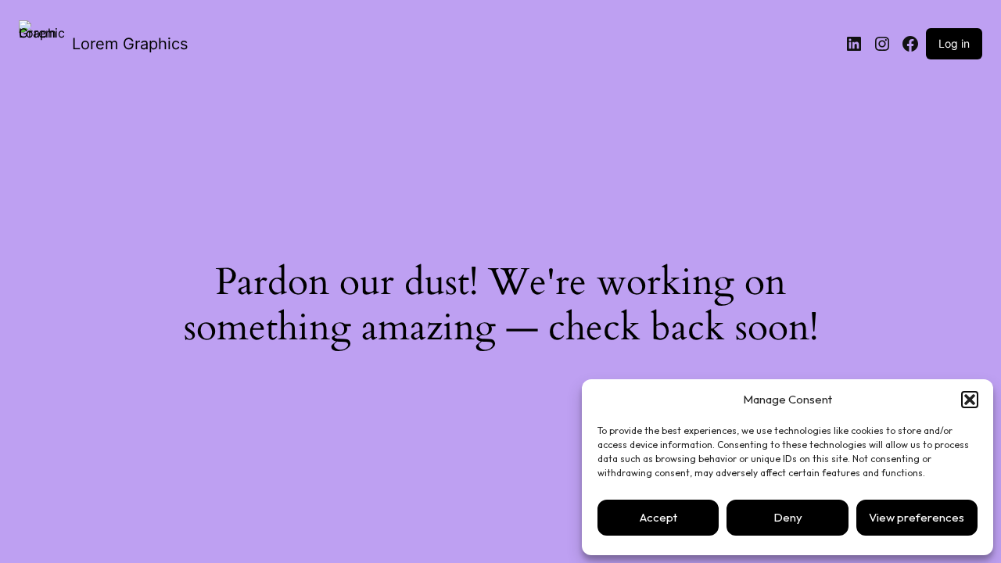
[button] (970, 399)
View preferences (916, 517)
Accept (658, 517)
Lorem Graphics (130, 43)
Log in (954, 43)
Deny (787, 517)
